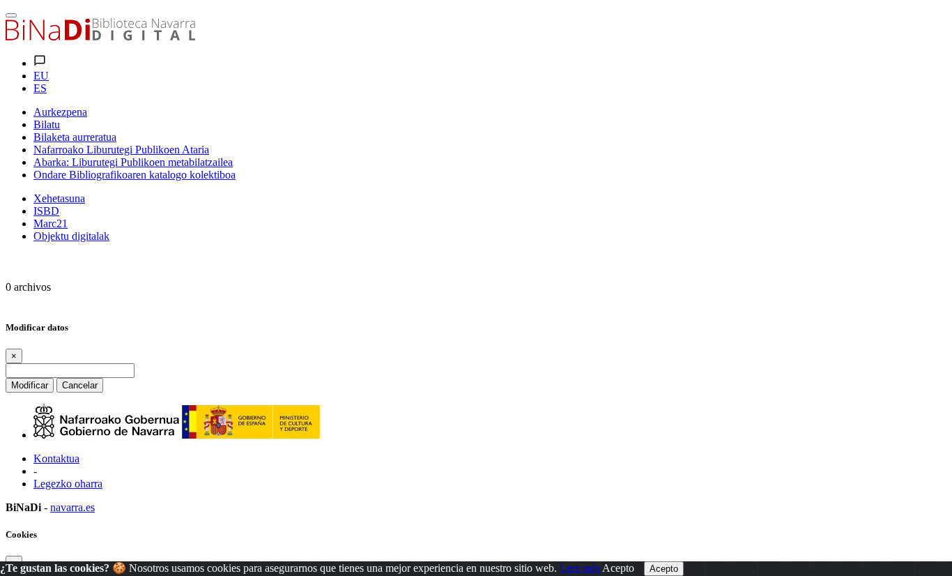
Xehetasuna (59, 198)
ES (40, 88)
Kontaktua (56, 458)
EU (41, 76)
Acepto (618, 568)
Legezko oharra (67, 484)
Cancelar (80, 385)
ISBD (46, 211)
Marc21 (50, 223)
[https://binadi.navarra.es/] (100, 37)
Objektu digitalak (71, 236)
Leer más (580, 568)
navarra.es (72, 507)
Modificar (29, 385)
